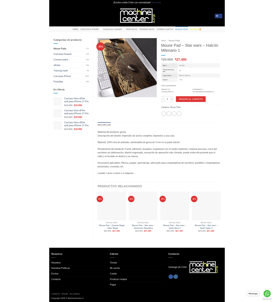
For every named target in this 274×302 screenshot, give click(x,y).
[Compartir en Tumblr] (179, 113)
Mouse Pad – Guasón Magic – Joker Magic (112, 226)
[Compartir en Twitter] (169, 113)
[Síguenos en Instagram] (217, 29)
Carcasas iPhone (89, 29)
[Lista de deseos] (202, 16)
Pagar (113, 284)
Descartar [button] (156, 2)
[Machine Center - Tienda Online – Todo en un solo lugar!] (137, 15)
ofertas (57, 65)
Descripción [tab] (104, 125)
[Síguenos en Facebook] (213, 29)
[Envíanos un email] (221, 29)
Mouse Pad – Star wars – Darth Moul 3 (174, 226)
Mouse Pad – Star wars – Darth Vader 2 (206, 226)
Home (75, 29)
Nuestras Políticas (60, 268)
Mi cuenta (115, 268)
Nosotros (56, 262)
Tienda (113, 262)
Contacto (56, 279)
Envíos (54, 273)
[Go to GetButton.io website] (267, 299)
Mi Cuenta (75, 294)
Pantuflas (131, 29)
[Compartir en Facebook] (163, 113)
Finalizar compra (118, 279)
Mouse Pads (181, 29)
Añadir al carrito (191, 99)
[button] (208, 16)
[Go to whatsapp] (267, 293)
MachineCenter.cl (75, 298)
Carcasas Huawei (112, 29)
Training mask (147, 29)
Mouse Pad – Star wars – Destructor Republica (143, 226)
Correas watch (165, 29)
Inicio (163, 41)
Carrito (113, 273)
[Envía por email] (174, 113)
